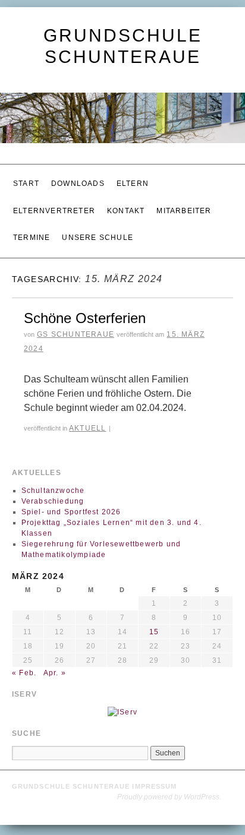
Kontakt (126, 204)
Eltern (133, 182)
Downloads (78, 182)
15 (154, 616)
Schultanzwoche (53, 474)
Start (26, 182)
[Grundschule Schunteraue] (122, 123)
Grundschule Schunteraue (72, 770)
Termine (31, 227)
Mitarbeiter (183, 204)
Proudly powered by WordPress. (169, 781)
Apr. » (54, 657)
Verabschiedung (52, 485)
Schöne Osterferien (85, 304)
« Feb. (24, 657)
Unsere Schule (97, 227)
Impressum (154, 770)
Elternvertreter (54, 204)
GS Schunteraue (75, 321)
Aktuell (87, 414)
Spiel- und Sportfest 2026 (71, 496)
